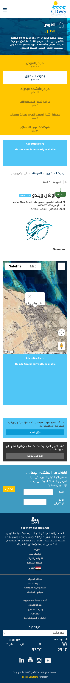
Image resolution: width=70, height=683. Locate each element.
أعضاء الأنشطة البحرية (35, 601)
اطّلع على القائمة (35, 456)
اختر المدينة (35, 627)
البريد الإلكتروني (59, 501)
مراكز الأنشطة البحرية (35, 90)
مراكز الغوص (35, 64)
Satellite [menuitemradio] (15, 266)
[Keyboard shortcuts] (64, 353)
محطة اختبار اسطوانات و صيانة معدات (35, 116)
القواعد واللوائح (35, 558)
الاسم (61, 491)
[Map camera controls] (61, 332)
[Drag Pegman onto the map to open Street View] (61, 346)
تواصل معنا (35, 554)
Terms (28, 353)
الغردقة (37, 173)
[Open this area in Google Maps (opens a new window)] (10, 351)
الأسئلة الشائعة (35, 563)
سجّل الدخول (35, 579)
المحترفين (35, 614)
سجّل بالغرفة (35, 432)
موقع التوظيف (35, 592)
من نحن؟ (35, 550)
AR (33, 568)
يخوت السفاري (35, 77)
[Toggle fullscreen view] (61, 266)
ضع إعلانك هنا (34, 583)
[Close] (29, 296)
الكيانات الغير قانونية (35, 618)
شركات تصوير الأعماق (35, 128)
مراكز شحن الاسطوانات (34, 103)
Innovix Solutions (30, 677)
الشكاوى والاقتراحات (35, 588)
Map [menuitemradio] (33, 266)
